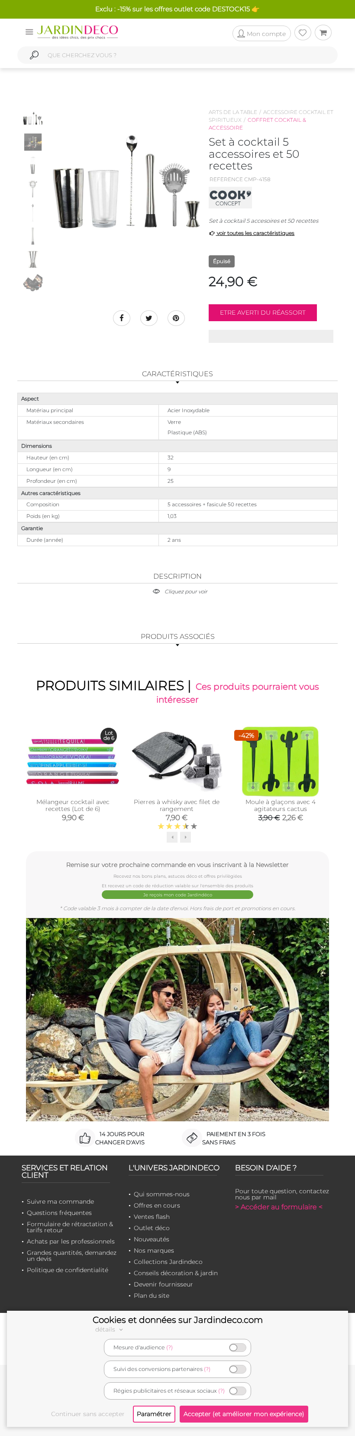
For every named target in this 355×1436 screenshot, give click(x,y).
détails (106, 1329)
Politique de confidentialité (67, 1270)
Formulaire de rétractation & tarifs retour (70, 1227)
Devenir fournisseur (163, 1284)
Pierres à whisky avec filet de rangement (176, 805)
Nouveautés (151, 1239)
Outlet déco (152, 1228)
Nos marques (154, 1250)
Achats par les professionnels (71, 1241)
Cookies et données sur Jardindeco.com (178, 1320)
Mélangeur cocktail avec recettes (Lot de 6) (73, 805)
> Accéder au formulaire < (279, 1207)
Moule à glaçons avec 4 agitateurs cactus (280, 805)
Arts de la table (233, 112)
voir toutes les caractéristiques (255, 233)
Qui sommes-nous (162, 1194)
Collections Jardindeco (168, 1262)
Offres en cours (157, 1205)
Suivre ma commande (60, 1201)
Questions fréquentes (59, 1213)
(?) (169, 1347)
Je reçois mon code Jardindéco (177, 895)
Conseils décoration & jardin (176, 1273)
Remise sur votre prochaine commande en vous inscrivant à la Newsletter (177, 864)
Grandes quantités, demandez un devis (71, 1256)
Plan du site (151, 1295)
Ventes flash (152, 1217)
